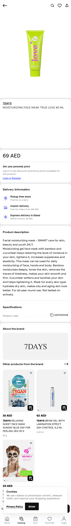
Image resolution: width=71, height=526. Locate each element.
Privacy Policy (14, 506)
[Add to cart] (30, 408)
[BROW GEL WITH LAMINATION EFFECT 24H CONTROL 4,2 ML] (52, 391)
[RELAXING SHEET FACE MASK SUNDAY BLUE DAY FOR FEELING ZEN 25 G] (18, 391)
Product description (16, 232)
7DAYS (7, 103)
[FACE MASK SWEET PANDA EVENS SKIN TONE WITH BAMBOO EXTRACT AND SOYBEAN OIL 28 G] (18, 461)
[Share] (67, 5)
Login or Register (12, 178)
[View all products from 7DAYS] (66, 364)
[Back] (5, 5)
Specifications (12, 307)
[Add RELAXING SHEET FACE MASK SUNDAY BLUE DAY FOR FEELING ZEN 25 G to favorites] (31, 373)
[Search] (52, 5)
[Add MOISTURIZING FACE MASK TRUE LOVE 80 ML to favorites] (60, 5)
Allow (31, 506)
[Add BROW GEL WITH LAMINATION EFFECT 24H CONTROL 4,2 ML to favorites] (65, 373)
